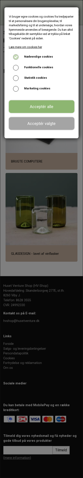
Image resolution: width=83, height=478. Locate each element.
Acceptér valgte (41, 123)
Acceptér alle (41, 106)
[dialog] (41, 239)
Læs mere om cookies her (25, 47)
